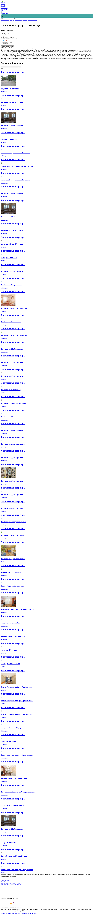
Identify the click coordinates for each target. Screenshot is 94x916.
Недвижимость (4, 9)
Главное (3, 21)
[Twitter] (3, 40)
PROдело (3, 5)
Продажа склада (5, 880)
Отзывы (3, 6)
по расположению (10, 66)
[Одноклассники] (5, 40)
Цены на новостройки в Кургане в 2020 (11, 884)
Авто (2, 10)
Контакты (3, 913)
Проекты (35, 913)
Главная (3, 2)
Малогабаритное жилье (6, 881)
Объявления (8, 21)
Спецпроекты (4, 8)
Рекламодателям (10, 913)
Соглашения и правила (20, 913)
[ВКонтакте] (1, 40)
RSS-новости (29, 913)
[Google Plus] (6, 40)
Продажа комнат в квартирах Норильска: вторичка (13, 885)
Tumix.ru (19, 907)
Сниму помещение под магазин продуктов (11, 883)
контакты (7, 46)
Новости (3, 4)
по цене (3, 66)
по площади (17, 66)
